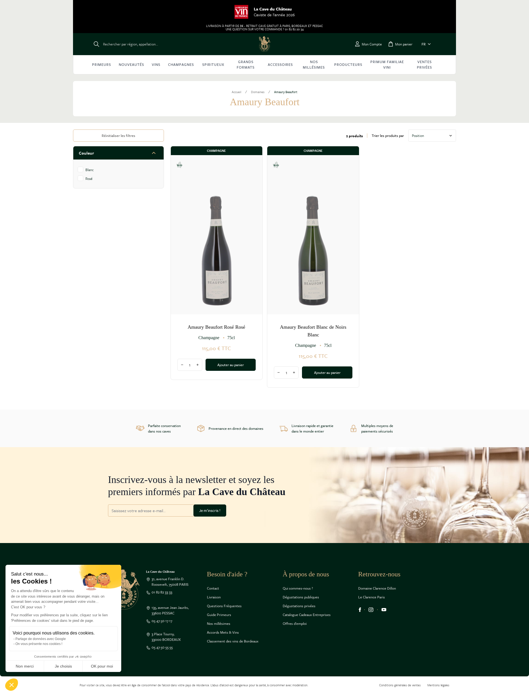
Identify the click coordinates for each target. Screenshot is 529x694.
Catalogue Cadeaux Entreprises (307, 614)
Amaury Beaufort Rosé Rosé (216, 327)
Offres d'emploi (295, 623)
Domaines (257, 92)
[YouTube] (383, 609)
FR (424, 44)
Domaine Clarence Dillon (377, 588)
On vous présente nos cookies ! (38, 644)
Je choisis (63, 666)
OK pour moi (102, 666)
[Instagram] (371, 609)
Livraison (214, 597)
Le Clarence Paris (371, 597)
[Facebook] (359, 609)
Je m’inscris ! (209, 510)
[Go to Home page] (264, 44)
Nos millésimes (218, 623)
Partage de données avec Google (40, 639)
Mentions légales (438, 685)
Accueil (236, 92)
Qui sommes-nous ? (298, 588)
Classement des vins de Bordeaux (232, 641)
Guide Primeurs (219, 614)
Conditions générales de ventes (400, 685)
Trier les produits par (388, 135)
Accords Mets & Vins (223, 632)
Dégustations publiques (301, 597)
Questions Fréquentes (224, 606)
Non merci (25, 666)
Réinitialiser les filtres (118, 135)
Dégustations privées (299, 606)
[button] (11, 684)
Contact (213, 588)
